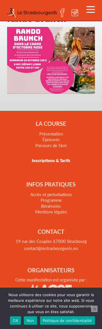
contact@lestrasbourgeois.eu (51, 248)
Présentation (51, 134)
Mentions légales (51, 212)
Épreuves (51, 139)
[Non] (94, 308)
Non (30, 320)
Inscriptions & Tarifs (51, 160)
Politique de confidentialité (67, 320)
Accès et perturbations (51, 194)
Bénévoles (51, 206)
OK (15, 320)
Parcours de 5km (51, 145)
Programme (51, 200)
